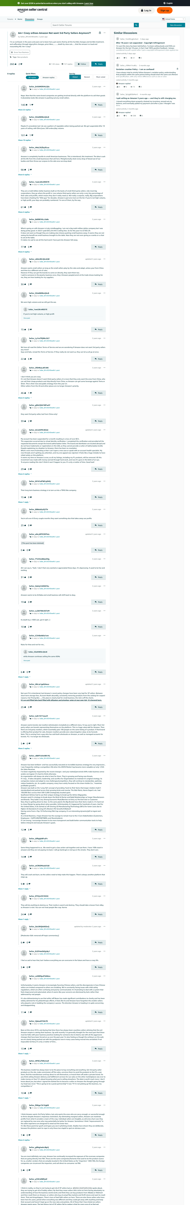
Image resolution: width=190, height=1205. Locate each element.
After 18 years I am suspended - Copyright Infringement (140, 43)
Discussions (29, 19)
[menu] (104, 33)
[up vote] (15, 64)
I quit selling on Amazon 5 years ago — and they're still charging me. (146, 98)
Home (20, 19)
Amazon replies (49, 77)
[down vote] (21, 64)
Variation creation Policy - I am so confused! (135, 69)
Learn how (88, 3)
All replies (32, 77)
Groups (40, 19)
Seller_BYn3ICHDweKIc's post (50, 89)
